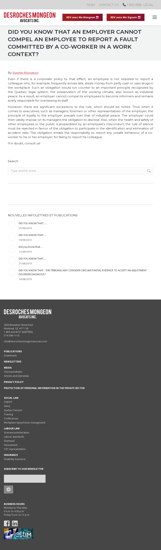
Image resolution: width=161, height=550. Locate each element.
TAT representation (15, 449)
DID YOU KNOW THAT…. (32, 235)
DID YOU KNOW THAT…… (33, 223)
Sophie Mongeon (25, 73)
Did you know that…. (31, 247)
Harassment (10, 445)
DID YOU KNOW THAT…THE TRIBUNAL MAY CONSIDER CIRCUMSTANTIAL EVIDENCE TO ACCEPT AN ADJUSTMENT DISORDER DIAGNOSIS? (83, 272)
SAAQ (7, 406)
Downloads (10, 355)
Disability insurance (15, 459)
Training (8, 414)
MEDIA (8, 367)
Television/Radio (13, 371)
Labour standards (14, 436)
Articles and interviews (16, 376)
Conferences (11, 418)
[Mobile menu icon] (154, 17)
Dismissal (9, 441)
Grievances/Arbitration (16, 432)
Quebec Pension (13, 410)
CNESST (8, 402)
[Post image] (12, 225)
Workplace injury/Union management (24, 422)
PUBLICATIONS (13, 351)
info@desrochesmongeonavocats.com (25, 341)
